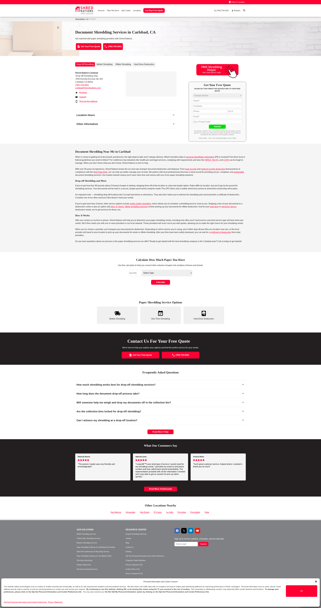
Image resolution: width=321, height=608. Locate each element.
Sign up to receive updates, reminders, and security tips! (199, 539)
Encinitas (182, 512)
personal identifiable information (200, 157)
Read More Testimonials (160, 489)
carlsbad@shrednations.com (88, 88)
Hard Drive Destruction (144, 64)
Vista (207, 512)
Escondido (195, 512)
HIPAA (208, 160)
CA (87, 19)
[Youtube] (197, 530)
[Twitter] (184, 530)
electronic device (228, 207)
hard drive (214, 207)
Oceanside (130, 512)
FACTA (215, 160)
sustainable (239, 172)
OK (301, 591)
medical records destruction (213, 169)
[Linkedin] (190, 530)
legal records (190, 169)
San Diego (144, 512)
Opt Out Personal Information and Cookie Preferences (25, 602)
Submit (217, 127)
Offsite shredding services (136, 207)
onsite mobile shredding (140, 204)
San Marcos (115, 512)
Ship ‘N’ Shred (117, 207)
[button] (316, 581)
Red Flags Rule (100, 172)
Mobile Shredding (104, 64)
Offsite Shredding (123, 64)
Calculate (160, 282)
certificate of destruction (220, 232)
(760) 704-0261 (82, 85)
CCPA (226, 160)
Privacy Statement (55, 602)
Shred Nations (80, 19)
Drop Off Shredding (85, 64)
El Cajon (158, 512)
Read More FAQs (160, 432)
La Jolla (169, 512)
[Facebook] (177, 530)
